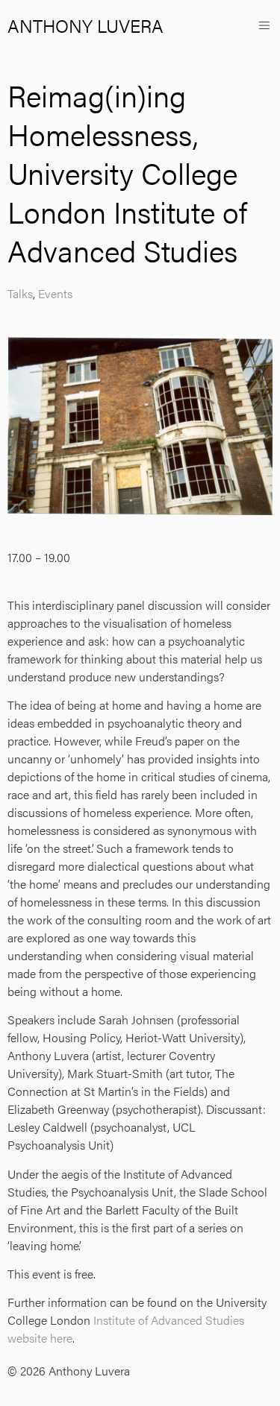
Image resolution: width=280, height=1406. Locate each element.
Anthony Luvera (85, 25)
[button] (264, 25)
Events (55, 293)
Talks (20, 293)
